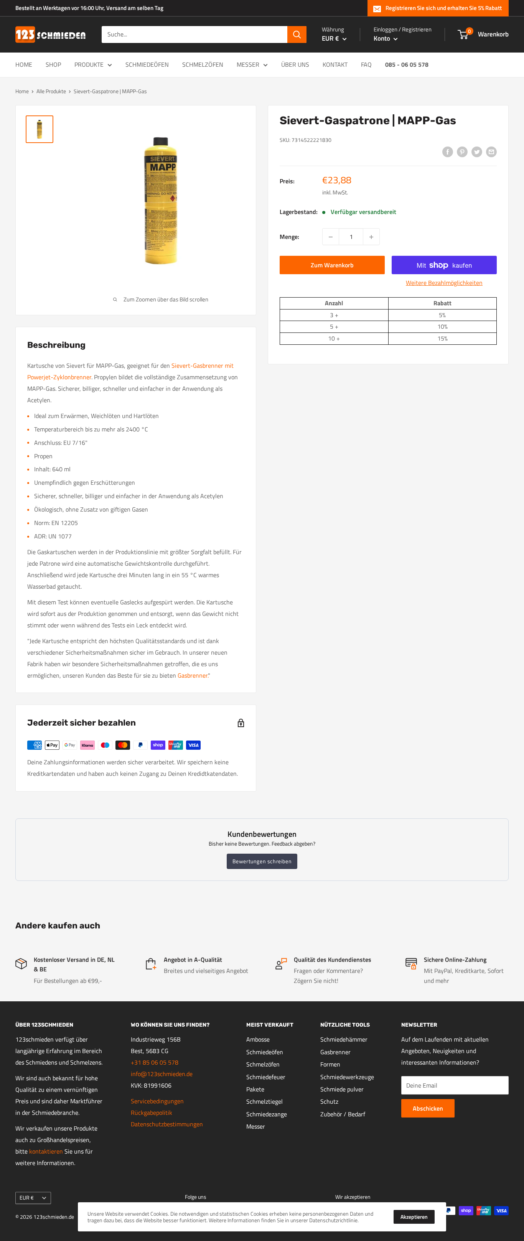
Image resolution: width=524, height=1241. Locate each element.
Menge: (289, 236)
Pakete (255, 1089)
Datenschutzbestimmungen (167, 1124)
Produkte (89, 64)
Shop (53, 64)
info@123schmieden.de (162, 1073)
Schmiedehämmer (343, 1039)
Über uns (295, 64)
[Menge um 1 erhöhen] (371, 237)
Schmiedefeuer (265, 1076)
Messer (248, 64)
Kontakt (335, 64)
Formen (330, 1064)
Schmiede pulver (342, 1089)
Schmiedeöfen (147, 64)
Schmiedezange (266, 1114)
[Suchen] (296, 34)
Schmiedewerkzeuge (347, 1076)
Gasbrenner (335, 1052)
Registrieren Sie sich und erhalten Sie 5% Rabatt (444, 7)
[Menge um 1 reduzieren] (331, 237)
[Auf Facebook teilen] (447, 151)
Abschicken (428, 1108)
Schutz (329, 1101)
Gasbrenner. (193, 675)
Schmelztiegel (264, 1101)
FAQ (366, 64)
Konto (383, 38)
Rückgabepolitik (151, 1112)
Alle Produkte (51, 91)
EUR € (27, 1197)
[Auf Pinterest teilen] (462, 151)
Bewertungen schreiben (262, 861)
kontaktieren (46, 1151)
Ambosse (258, 1039)
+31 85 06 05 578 (154, 1062)
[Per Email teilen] (491, 151)
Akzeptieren (414, 1217)
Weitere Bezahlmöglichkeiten (444, 283)
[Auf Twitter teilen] (476, 151)
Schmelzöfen (202, 64)
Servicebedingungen (157, 1101)
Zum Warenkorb (332, 265)
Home (23, 64)
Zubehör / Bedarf (342, 1114)
